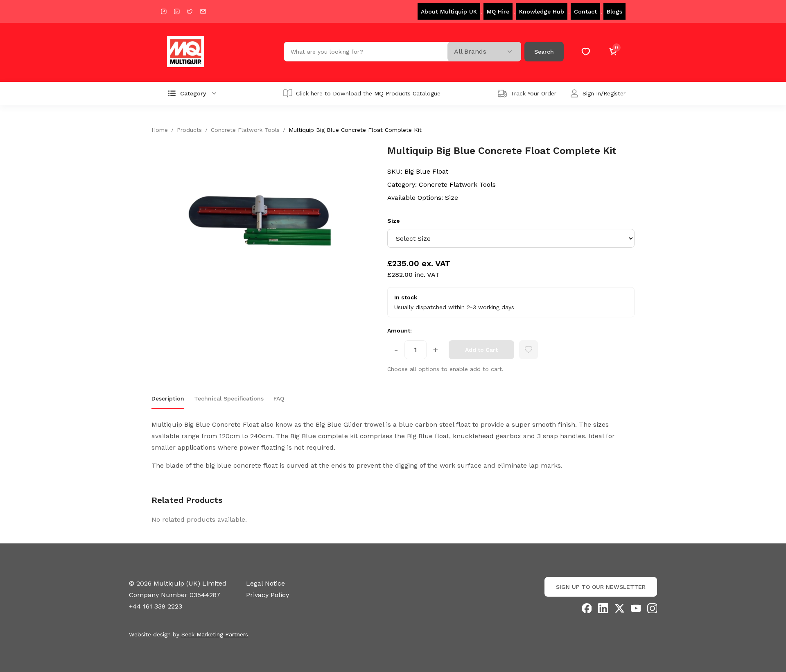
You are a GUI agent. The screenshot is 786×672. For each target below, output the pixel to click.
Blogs (614, 11)
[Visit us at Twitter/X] (190, 11)
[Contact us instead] (203, 11)
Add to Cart (481, 349)
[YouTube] (636, 608)
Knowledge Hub (541, 11)
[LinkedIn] (603, 608)
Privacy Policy (267, 595)
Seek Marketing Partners (214, 634)
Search (544, 51)
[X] (619, 608)
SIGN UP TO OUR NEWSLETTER (601, 587)
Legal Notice (265, 583)
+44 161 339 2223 (155, 606)
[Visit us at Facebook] (163, 11)
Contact (585, 11)
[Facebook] (587, 608)
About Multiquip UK (449, 11)
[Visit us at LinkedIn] (177, 11)
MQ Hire (498, 11)
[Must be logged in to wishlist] (528, 349)
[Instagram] (652, 608)
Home (159, 130)
